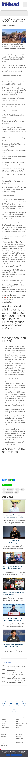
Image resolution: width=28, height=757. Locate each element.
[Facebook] (5, 703)
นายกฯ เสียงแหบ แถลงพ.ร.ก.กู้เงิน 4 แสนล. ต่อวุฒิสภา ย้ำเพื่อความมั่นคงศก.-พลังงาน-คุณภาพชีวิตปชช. (16, 665)
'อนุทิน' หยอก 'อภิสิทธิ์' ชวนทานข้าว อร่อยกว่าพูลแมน (15, 669)
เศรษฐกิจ (3, 725)
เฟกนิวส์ (16, 492)
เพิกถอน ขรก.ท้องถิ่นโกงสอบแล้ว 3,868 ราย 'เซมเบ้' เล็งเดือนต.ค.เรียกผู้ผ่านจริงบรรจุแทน (16, 673)
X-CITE (2, 738)
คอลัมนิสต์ (4, 721)
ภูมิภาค (17, 727)
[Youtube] (17, 703)
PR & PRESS (19, 734)
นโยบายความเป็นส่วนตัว (17, 755)
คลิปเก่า (17, 489)
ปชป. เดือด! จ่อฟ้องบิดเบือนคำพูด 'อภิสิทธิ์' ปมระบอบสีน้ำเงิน (13, 645)
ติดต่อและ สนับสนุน (20, 738)
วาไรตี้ (17, 719)
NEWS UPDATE (6, 662)
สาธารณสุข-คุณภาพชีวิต (6, 742)
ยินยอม (8, 755)
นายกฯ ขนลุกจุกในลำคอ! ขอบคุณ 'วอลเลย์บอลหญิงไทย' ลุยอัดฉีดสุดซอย (16, 677)
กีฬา (17, 721)
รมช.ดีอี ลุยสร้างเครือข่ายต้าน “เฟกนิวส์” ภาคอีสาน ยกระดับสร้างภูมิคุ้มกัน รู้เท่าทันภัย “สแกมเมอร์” (13, 569)
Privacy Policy (19, 742)
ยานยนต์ (3, 740)
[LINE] (14, 709)
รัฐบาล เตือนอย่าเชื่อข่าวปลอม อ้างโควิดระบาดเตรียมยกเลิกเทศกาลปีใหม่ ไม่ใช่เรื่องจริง (13, 517)
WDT (4, 489)
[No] (26, 753)
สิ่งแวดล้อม (18, 729)
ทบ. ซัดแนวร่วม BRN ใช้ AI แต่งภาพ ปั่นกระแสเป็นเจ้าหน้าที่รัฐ (13, 542)
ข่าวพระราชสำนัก (5, 727)
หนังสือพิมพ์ (4, 729)
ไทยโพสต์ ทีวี (4, 745)
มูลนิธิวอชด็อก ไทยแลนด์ (8, 492)
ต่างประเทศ (3, 734)
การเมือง (3, 718)
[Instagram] (23, 703)
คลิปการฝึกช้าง (10, 489)
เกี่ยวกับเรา (18, 736)
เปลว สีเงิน (4, 719)
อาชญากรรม (4, 736)
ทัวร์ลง (22, 489)
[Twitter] (11, 703)
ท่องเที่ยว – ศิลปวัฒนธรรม (22, 723)
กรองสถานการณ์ (20, 718)
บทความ (3, 723)
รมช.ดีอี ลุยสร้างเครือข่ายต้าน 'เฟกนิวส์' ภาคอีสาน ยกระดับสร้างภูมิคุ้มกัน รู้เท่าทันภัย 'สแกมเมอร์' (12, 620)
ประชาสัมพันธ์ (19, 725)
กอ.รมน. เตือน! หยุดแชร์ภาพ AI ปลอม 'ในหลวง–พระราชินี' (14, 594)
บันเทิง (2, 744)
